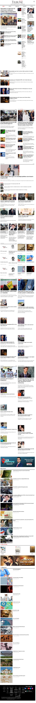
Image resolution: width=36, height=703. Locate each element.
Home (3, 6)
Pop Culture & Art (20, 384)
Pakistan (17, 6)
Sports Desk (2, 381)
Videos (8, 692)
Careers (16, 694)
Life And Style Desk (20, 126)
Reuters (1, 294)
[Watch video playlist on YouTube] (17, 462)
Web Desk (1, 179)
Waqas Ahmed (2, 29)
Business (24, 6)
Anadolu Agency (5, 294)
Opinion (4, 691)
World (32, 6)
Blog (7, 691)
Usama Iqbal (5, 29)
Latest (10, 6)
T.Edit (7, 688)
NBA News (19, 691)
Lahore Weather (11, 692)
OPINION (2, 243)
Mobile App (23, 692)
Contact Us (16, 692)
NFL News (19, 692)
